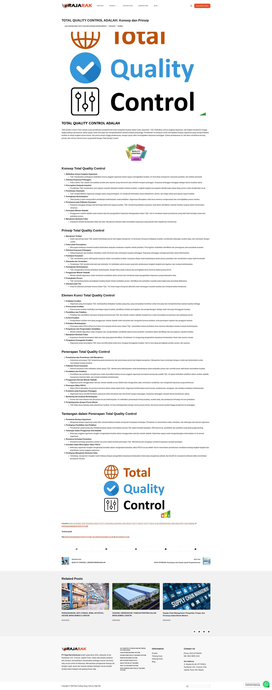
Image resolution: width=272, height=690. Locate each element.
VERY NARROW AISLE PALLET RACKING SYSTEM (132, 669)
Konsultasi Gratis (202, 6)
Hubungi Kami (143, 5)
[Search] (191, 6)
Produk (112, 5)
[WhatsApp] (166, 549)
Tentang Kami (127, 5)
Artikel (120, 26)
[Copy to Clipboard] (76, 549)
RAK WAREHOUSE (162, 523)
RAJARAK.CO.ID (122, 537)
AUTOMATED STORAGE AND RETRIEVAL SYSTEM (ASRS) (133, 649)
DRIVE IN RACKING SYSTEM (128, 658)
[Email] (195, 549)
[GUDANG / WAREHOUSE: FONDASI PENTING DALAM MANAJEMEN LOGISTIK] (136, 596)
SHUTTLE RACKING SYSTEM (129, 665)
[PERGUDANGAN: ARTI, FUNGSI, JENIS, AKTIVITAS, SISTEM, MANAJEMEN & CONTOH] (85, 596)
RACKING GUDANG (113, 523)
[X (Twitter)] (199, 631)
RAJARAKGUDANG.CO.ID (103, 537)
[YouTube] (208, 631)
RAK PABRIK (189, 523)
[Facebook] (106, 549)
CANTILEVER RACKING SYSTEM (130, 652)
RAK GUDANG (75, 523)
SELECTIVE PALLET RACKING (129, 663)
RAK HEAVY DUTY (129, 523)
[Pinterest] (136, 549)
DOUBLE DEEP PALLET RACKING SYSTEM (133, 655)
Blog (155, 5)
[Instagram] (204, 631)
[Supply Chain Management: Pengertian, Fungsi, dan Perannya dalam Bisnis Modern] (186, 596)
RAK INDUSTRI (177, 523)
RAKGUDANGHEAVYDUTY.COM (78, 537)
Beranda (100, 5)
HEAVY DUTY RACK (146, 523)
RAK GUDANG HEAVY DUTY (93, 523)
